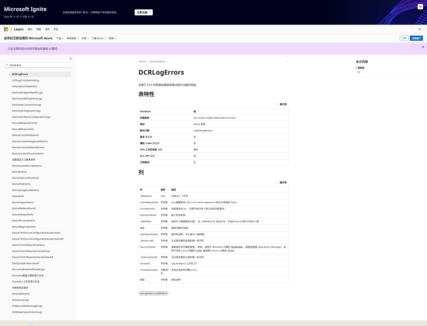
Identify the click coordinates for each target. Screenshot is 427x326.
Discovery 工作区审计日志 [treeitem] (26, 281)
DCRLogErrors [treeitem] (20, 74)
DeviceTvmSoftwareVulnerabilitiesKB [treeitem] (32, 257)
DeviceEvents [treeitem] (19, 171)
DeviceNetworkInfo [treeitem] (22, 214)
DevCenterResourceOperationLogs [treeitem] (31, 116)
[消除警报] (420, 6)
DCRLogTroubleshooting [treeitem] (25, 80)
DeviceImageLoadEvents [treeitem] (25, 189)
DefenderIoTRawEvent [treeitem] (24, 86)
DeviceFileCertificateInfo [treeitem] (25, 177)
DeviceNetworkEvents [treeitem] (24, 208)
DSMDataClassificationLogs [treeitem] (27, 311)
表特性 (361, 67)
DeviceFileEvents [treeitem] (21, 183)
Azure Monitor (158, 61)
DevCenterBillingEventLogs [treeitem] (27, 98)
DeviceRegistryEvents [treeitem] (24, 226)
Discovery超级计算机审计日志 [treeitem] (28, 275)
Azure (142, 61)
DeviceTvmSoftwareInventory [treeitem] (28, 244)
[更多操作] (286, 61)
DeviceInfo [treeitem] (18, 196)
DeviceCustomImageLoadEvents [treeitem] (30, 141)
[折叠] (71, 58)
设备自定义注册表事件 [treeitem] (23, 159)
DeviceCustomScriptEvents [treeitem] (27, 165)
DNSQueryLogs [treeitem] (20, 299)
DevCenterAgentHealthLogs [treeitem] (27, 92)
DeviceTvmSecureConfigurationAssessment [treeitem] (36, 232)
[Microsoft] (6, 29)
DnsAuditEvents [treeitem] (21, 293)
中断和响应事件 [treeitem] (20, 287)
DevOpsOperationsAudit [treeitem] (25, 263)
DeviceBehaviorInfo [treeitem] (23, 129)
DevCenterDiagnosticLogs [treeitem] (26, 110)
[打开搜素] (419, 29)
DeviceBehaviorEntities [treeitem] (25, 122)
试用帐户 (416, 38)
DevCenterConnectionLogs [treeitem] (27, 104)
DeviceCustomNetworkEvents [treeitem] (28, 147)
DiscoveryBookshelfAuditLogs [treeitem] (28, 269)
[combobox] (37, 65)
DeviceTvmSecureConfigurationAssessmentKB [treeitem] (37, 238)
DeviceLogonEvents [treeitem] (23, 202)
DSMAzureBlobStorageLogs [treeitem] (27, 305)
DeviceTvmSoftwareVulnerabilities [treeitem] (31, 250)
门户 (404, 38)
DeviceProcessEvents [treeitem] (23, 220)
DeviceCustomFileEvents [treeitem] (25, 135)
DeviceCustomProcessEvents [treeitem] (28, 153)
